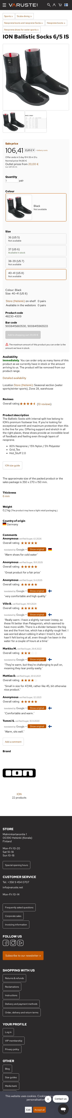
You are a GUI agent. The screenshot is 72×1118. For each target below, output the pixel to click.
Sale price (11, 143)
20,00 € (33, 164)
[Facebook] (6, 943)
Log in (8, 1032)
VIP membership (13, 1040)
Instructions (11, 995)
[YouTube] (20, 943)
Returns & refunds (14, 978)
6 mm (6, 496)
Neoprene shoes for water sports (21, 29)
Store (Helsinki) (15, 301)
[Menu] (4, 5)
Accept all (39, 1109)
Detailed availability (14, 378)
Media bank (11, 1085)
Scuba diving (24, 16)
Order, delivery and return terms (21, 1012)
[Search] (49, 5)
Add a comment (13, 741)
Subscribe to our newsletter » (23, 955)
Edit (28, 1109)
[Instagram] (13, 943)
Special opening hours (16, 865)
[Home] (24, 5)
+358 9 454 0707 (18, 882)
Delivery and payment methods (21, 1003)
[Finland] (66, 5)
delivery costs (42, 150)
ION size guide (12, 465)
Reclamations (12, 986)
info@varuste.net (13, 887)
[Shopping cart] (60, 5)
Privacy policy (12, 1049)
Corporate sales (13, 916)
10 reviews (44, 404)
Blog (7, 1068)
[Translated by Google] (14, 549)
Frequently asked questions (19, 907)
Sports (8, 16)
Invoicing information (16, 924)
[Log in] (54, 5)
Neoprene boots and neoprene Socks (23, 22)
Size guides (11, 1077)
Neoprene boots (56, 22)
